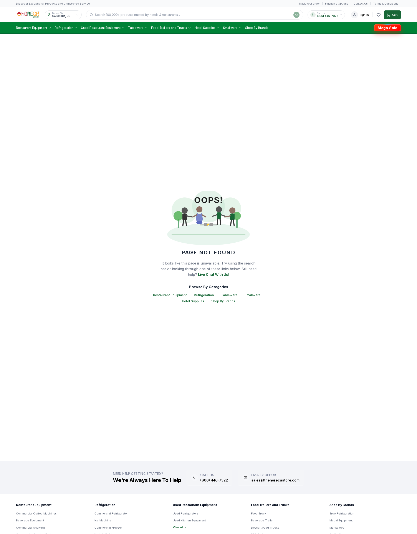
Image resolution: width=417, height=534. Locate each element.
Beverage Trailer (262, 520)
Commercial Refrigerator (111, 513)
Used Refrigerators (186, 513)
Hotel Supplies (205, 28)
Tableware (136, 28)
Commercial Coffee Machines (36, 513)
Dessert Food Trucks (265, 527)
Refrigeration (64, 28)
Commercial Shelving (30, 527)
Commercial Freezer (108, 527)
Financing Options (336, 3)
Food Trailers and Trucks (169, 28)
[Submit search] (296, 15)
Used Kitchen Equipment (189, 520)
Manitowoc (336, 527)
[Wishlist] (378, 14)
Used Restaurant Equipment (101, 28)
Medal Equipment (341, 520)
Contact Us (361, 3)
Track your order (309, 3)
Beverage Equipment (30, 520)
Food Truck (258, 513)
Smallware (230, 28)
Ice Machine (102, 520)
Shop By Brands (256, 28)
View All (178, 527)
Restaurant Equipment (31, 28)
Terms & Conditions (385, 3)
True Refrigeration (341, 513)
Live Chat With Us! (213, 274)
